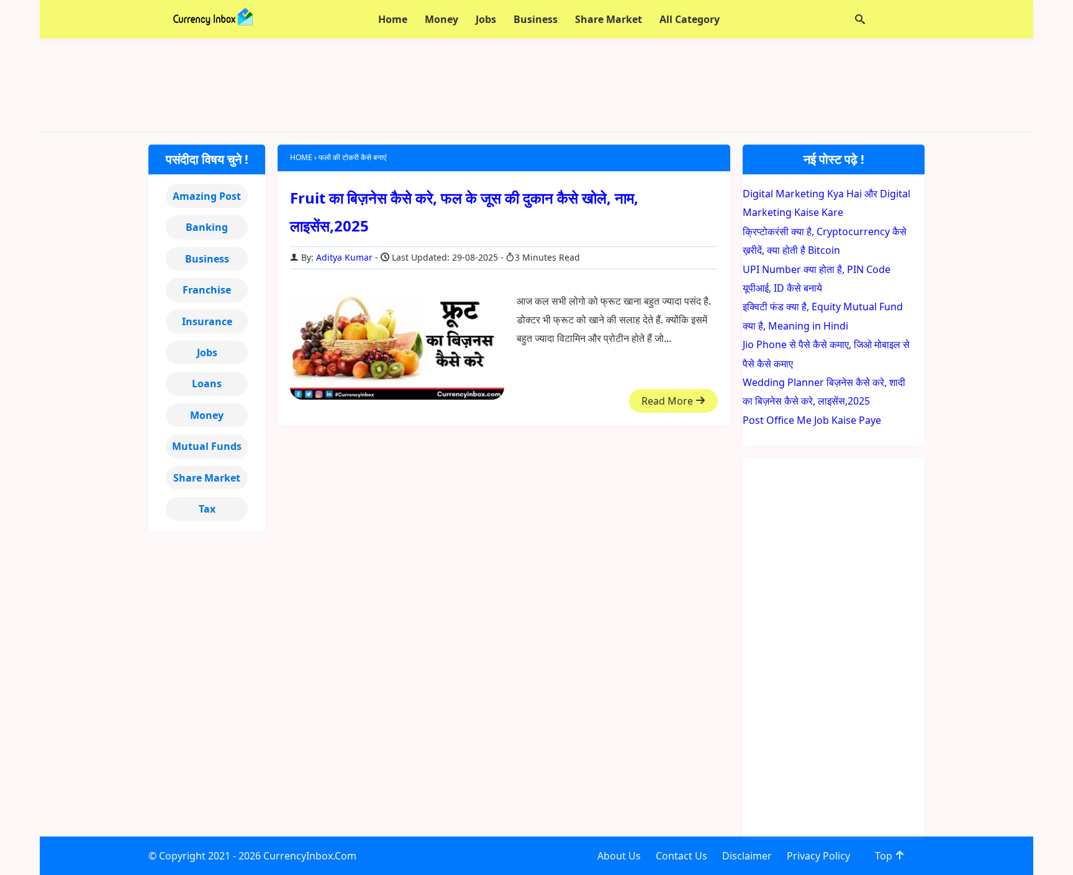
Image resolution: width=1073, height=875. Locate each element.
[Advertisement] (536, 85)
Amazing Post (207, 196)
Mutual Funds (207, 446)
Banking (207, 227)
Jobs (207, 352)
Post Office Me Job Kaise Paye (812, 420)
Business (207, 259)
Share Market (206, 478)
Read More (668, 401)
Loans (207, 383)
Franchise (207, 290)
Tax (207, 509)
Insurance (207, 321)
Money (207, 415)
